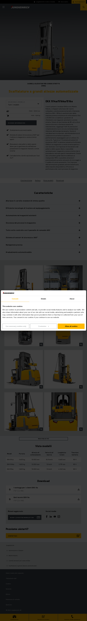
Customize (42, 326)
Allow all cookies (71, 326)
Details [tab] (43, 299)
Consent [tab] (15, 299)
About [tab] (72, 299)
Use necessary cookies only (16, 326)
